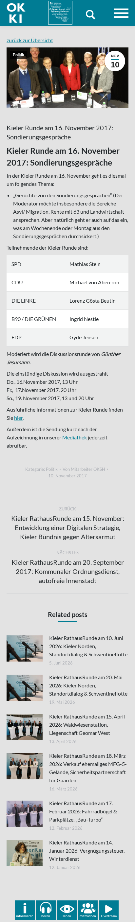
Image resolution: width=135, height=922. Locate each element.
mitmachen (88, 916)
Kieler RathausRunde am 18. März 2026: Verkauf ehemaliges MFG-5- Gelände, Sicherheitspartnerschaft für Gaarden (88, 768)
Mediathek (74, 437)
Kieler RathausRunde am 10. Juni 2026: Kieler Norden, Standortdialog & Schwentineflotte (88, 646)
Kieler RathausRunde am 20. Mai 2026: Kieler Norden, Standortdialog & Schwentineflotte (88, 685)
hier (18, 418)
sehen (67, 916)
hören (45, 916)
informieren (24, 916)
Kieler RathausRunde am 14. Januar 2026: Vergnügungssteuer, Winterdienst (87, 850)
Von (84, 469)
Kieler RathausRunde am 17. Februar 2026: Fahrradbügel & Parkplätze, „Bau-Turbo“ (83, 811)
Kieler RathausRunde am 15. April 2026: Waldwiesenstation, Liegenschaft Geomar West (87, 724)
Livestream (109, 916)
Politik (18, 55)
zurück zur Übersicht (30, 40)
